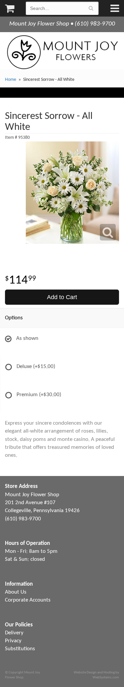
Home (10, 80)
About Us (15, 592)
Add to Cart (62, 297)
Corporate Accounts (28, 600)
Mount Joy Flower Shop (62, 52)
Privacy (13, 641)
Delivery (14, 633)
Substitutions (20, 649)
